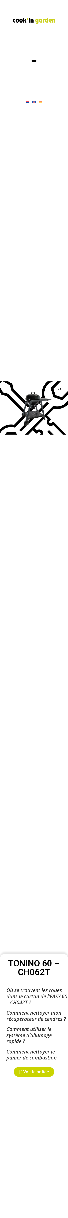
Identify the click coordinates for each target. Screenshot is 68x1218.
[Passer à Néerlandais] (27, 101)
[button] (34, 62)
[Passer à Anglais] (34, 101)
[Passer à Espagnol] (40, 101)
